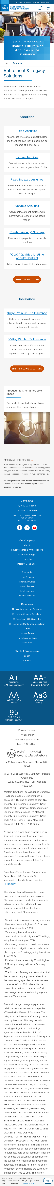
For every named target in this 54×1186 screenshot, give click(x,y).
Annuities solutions (27, 279)
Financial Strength (27, 554)
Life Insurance (27, 591)
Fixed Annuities (27, 131)
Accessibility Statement (27, 739)
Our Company (27, 540)
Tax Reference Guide (27, 638)
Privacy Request (27, 730)
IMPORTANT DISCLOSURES (17, 460)
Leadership (27, 559)
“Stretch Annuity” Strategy (27, 232)
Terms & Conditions (27, 744)
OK (47, 1181)
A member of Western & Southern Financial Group (33, 2)
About (27, 545)
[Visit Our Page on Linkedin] (27, 527)
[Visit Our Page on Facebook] (19, 527)
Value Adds (27, 642)
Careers (27, 660)
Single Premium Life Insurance (27, 313)
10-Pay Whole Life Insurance (27, 339)
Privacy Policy (27, 734)
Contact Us (27, 500)
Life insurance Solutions (27, 368)
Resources (27, 604)
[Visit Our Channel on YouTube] (34, 527)
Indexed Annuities (27, 586)
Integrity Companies (27, 564)
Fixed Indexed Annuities (27, 179)
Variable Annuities (27, 206)
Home (7, 63)
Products (27, 572)
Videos (27, 628)
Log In (27, 656)
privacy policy (28, 1183)
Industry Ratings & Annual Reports (27, 550)
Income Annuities (27, 157)
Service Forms (27, 633)
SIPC (13, 884)
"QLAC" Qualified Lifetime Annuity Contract (27, 256)
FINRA (7, 884)
